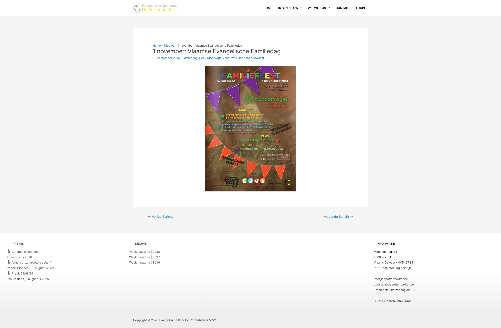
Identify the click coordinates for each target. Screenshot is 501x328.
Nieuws (230, 58)
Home (267, 8)
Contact (343, 8)
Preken (18, 244)
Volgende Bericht (338, 216)
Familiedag (189, 58)
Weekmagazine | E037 (144, 257)
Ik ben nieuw (288, 8)
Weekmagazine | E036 (144, 262)
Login (360, 8)
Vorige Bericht (160, 216)
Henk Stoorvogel (210, 58)
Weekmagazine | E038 (144, 252)
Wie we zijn (317, 8)
